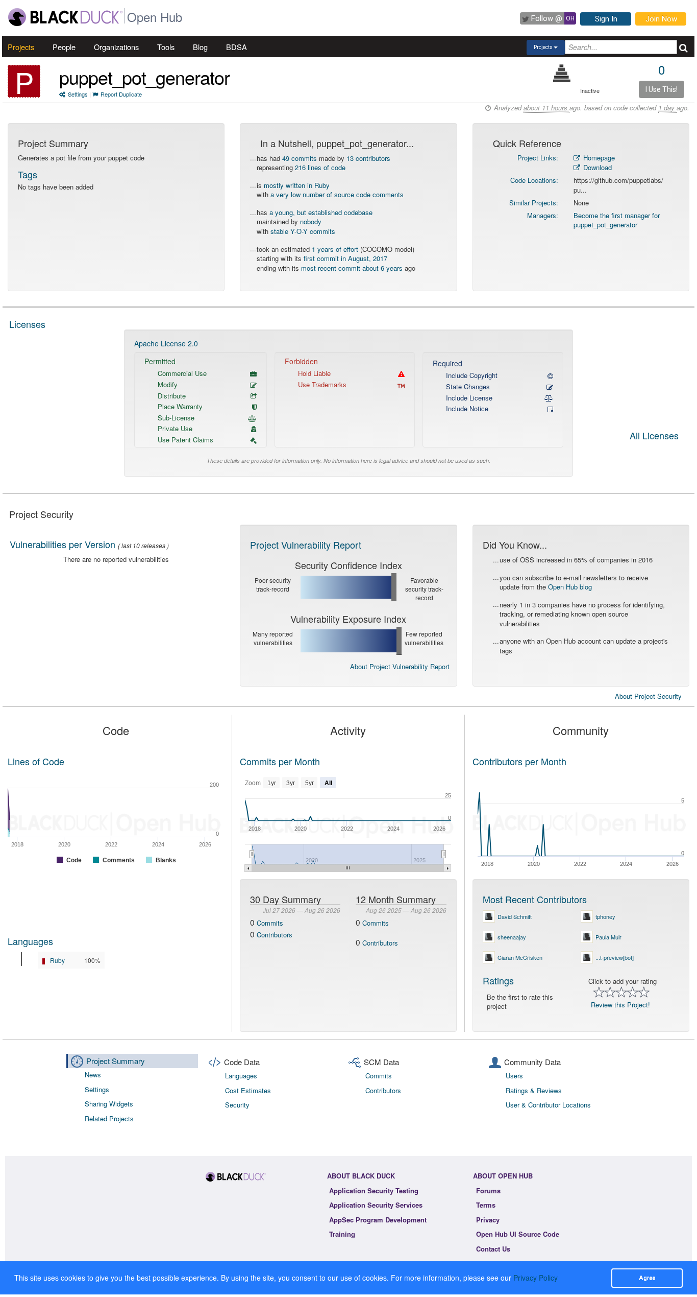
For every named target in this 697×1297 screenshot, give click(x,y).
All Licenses (654, 436)
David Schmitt (514, 916)
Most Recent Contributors (535, 899)
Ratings (498, 980)
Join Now (661, 18)
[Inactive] (562, 73)
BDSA (236, 46)
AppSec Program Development (378, 1219)
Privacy (488, 1219)
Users (514, 1075)
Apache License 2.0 (166, 343)
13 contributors (368, 158)
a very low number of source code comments (337, 194)
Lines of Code (36, 761)
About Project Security (648, 696)
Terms (485, 1205)
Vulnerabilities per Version (62, 544)
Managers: (542, 215)
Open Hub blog (570, 587)
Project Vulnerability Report (305, 544)
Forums (488, 1190)
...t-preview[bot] (614, 957)
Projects (21, 46)
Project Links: (537, 157)
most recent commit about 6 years (352, 268)
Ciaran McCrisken (519, 957)
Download (596, 167)
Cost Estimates (248, 1090)
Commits (270, 923)
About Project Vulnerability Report (400, 666)
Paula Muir (608, 937)
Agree (647, 1277)
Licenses (27, 324)
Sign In (606, 18)
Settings (78, 94)
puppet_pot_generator (144, 77)
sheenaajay (511, 937)
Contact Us (493, 1249)
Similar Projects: (533, 202)
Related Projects (109, 1118)
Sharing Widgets (109, 1104)
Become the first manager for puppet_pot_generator (617, 220)
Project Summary (115, 1060)
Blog (200, 46)
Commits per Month (280, 761)
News (93, 1074)
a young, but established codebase (320, 212)
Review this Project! (620, 1004)
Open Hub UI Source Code (517, 1234)
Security (237, 1105)
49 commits (299, 158)
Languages (30, 941)
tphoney (605, 916)
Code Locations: (534, 180)
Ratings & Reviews (534, 1090)
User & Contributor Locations (548, 1105)
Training (342, 1234)
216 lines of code (320, 167)
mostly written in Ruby (297, 185)
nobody (310, 221)
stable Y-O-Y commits (302, 231)
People (64, 46)
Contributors (274, 934)
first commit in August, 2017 (345, 258)
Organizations (116, 46)
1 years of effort (335, 249)
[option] (348, 403)
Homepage (598, 157)
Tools (166, 46)
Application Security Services (375, 1205)
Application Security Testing (373, 1190)
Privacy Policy (535, 1277)
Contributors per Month (519, 761)
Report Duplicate (121, 94)
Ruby (57, 960)
